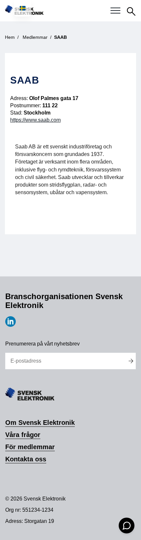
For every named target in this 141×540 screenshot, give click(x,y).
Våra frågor (22, 434)
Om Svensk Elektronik (40, 422)
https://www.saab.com (35, 120)
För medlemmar (30, 446)
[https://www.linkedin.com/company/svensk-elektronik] (10, 325)
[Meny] (115, 11)
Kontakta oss (25, 459)
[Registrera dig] (131, 361)
